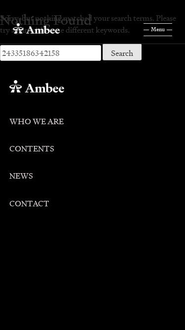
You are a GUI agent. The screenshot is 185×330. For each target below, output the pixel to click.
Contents (31, 146)
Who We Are (36, 119)
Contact (29, 201)
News (21, 174)
